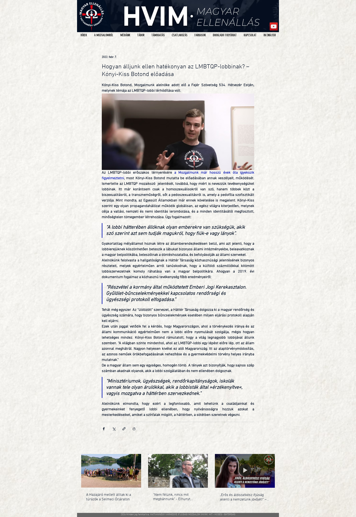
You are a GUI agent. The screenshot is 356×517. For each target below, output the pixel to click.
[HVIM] (274, 26)
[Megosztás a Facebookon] (104, 429)
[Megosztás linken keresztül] (124, 429)
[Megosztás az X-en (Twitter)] (114, 429)
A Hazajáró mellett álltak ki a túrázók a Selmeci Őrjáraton (108, 497)
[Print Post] (134, 429)
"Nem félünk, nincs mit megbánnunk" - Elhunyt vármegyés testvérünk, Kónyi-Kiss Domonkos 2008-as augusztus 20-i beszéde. (176, 497)
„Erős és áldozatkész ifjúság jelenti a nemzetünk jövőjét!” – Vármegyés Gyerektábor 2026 (243, 497)
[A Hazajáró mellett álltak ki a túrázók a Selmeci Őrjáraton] (111, 471)
